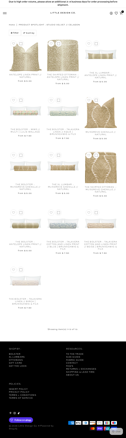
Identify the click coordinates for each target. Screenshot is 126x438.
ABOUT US (72, 374)
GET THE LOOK (18, 366)
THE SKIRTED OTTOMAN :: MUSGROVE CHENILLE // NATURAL (101, 189)
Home (12, 25)
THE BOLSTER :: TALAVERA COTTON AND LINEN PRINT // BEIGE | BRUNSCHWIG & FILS (100, 245)
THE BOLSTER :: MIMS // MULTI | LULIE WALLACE (25, 130)
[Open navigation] (4, 13)
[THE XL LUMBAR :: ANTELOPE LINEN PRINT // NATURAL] (100, 54)
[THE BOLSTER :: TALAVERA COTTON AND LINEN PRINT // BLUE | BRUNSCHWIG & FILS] (63, 223)
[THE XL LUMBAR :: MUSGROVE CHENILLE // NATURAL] (63, 166)
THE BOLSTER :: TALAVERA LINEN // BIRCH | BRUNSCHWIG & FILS (25, 301)
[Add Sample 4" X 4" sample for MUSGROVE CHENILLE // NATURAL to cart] (96, 100)
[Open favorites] (116, 13)
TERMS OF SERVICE (21, 397)
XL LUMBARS (17, 356)
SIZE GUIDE (73, 356)
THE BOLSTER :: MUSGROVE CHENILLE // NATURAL (25, 186)
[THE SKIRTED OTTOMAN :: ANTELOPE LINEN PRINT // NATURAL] (63, 55)
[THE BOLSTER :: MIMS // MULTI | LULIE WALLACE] (25, 111)
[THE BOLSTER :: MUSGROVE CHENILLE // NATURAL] (25, 166)
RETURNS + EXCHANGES (81, 368)
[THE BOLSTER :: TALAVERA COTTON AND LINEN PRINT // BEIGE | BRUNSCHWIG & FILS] (100, 223)
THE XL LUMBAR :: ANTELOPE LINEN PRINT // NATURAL (101, 75)
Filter (16, 32)
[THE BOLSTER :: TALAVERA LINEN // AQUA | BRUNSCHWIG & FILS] (63, 111)
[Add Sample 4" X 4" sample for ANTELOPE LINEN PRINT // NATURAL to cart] (21, 44)
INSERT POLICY (18, 389)
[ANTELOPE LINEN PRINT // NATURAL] (25, 55)
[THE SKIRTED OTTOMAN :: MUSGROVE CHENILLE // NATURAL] (100, 167)
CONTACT (72, 362)
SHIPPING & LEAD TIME (80, 372)
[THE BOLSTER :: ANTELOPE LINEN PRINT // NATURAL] (25, 223)
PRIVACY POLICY (19, 391)
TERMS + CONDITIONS (22, 395)
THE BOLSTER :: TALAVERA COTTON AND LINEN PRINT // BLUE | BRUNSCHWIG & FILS (63, 245)
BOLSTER (15, 354)
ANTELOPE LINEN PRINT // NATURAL (25, 75)
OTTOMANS (16, 360)
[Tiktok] (19, 413)
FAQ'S (69, 366)
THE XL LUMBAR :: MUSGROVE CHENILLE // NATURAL (63, 186)
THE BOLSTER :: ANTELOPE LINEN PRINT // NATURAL (25, 244)
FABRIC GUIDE (75, 360)
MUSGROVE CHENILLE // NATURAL (101, 133)
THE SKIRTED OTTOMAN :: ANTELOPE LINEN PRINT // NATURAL (63, 77)
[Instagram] (15, 413)
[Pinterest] (10, 413)
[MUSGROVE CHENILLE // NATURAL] (100, 112)
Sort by (30, 33)
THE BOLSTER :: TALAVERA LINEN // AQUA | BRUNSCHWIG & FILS (63, 131)
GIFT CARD (15, 362)
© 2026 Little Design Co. (23, 425)
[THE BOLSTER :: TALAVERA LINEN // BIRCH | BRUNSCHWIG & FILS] (25, 280)
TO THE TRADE (75, 354)
